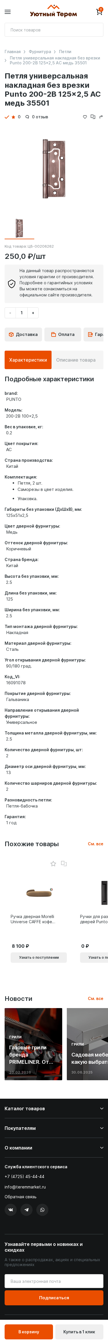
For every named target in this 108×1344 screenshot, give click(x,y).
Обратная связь (21, 1197)
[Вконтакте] (11, 1210)
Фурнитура (40, 51)
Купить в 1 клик (79, 1331)
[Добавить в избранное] (53, 864)
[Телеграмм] (26, 1210)
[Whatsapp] (42, 1210)
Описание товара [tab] (76, 360)
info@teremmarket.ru (25, 1186)
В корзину (28, 1331)
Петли (65, 51)
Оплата (66, 334)
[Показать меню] (8, 12)
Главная (13, 51)
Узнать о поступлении (39, 957)
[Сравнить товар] (64, 864)
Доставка (27, 334)
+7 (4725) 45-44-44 (24, 1176)
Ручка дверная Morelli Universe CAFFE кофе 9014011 (32, 919)
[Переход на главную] (53, 12)
